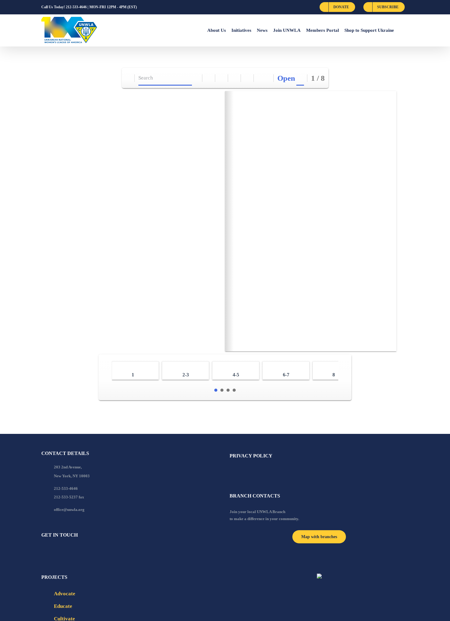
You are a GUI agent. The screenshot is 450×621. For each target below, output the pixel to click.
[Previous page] (260, 78)
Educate (63, 606)
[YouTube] (51, 551)
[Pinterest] (76, 551)
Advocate (64, 594)
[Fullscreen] (235, 78)
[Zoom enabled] (247, 78)
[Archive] (128, 78)
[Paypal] (60, 551)
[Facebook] (43, 551)
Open (286, 78)
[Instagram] (68, 551)
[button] (401, 30)
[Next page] (267, 78)
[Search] (196, 78)
